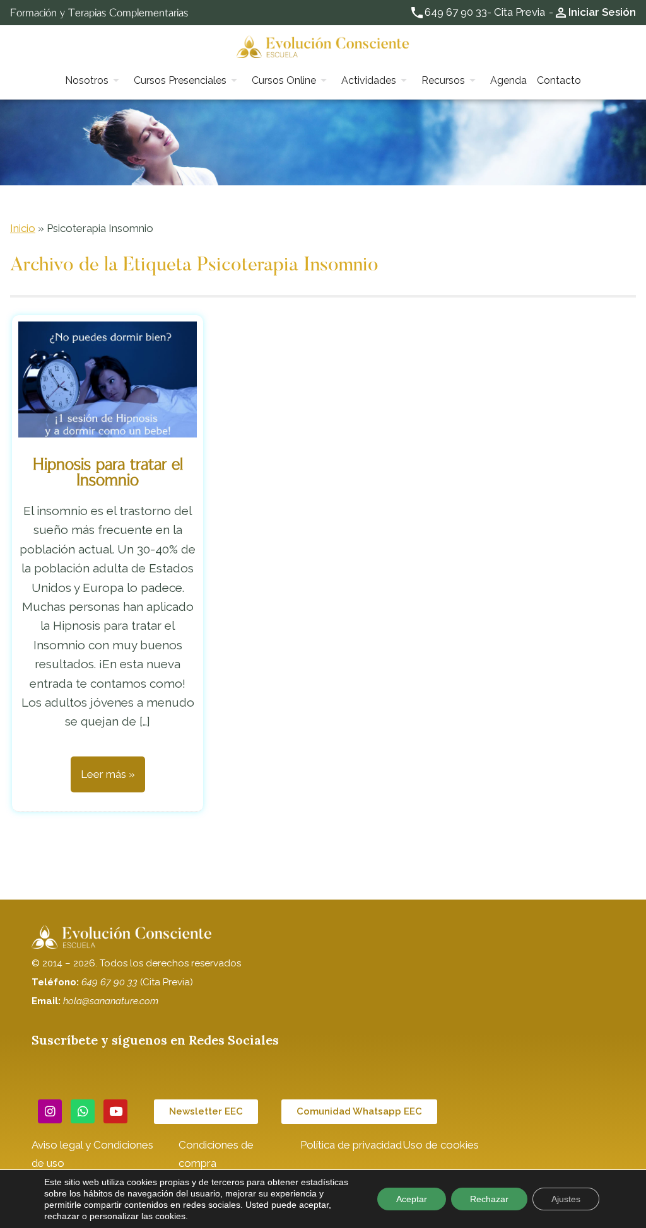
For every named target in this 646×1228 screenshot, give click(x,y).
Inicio (22, 228)
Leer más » (108, 774)
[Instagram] (50, 1111)
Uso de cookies (440, 1144)
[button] (206, 1111)
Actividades (368, 80)
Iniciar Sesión (602, 12)
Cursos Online (284, 80)
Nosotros (87, 80)
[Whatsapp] (83, 1111)
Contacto (559, 80)
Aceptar (411, 1199)
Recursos (443, 80)
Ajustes (565, 1199)
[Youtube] (115, 1111)
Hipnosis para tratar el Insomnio (108, 472)
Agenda (508, 80)
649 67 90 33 (456, 12)
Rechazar (489, 1199)
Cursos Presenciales (180, 80)
